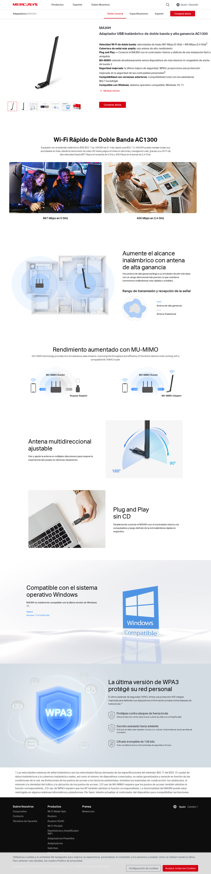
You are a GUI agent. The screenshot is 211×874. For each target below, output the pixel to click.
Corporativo (20, 811)
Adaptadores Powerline (61, 838)
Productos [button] (57, 4)
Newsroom (88, 811)
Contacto (18, 816)
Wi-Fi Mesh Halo (57, 811)
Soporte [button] (77, 4)
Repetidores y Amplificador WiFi (63, 832)
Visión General (115, 13)
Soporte (159, 13)
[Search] (168, 4)
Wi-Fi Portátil (55, 825)
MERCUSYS (25, 4)
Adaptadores (20, 13)
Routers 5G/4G (56, 821)
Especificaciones (139, 13)
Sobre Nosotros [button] (100, 4)
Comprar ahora (183, 13)
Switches (53, 848)
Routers (52, 816)
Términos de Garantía (25, 821)
